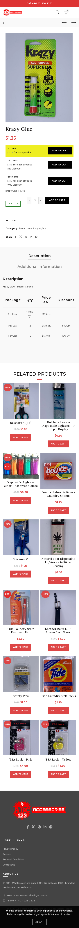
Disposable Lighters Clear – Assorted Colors (21, 484)
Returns (7, 854)
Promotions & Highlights (32, 228)
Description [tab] (39, 256)
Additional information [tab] (39, 266)
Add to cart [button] (20, 437)
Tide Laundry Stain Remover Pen (20, 630)
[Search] (57, 12)
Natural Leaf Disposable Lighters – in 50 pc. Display (58, 562)
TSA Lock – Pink (20, 759)
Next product (73, 22)
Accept (39, 922)
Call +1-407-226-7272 (39, 3)
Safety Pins (21, 696)
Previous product (64, 22)
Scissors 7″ (20, 559)
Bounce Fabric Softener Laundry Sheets (58, 493)
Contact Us (9, 865)
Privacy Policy (10, 849)
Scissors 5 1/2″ (20, 423)
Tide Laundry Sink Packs (58, 696)
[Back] (5, 22)
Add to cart (60, 151)
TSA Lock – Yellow (58, 759)
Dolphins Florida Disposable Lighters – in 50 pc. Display (58, 425)
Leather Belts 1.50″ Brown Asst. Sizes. (58, 630)
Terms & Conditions (13, 859)
